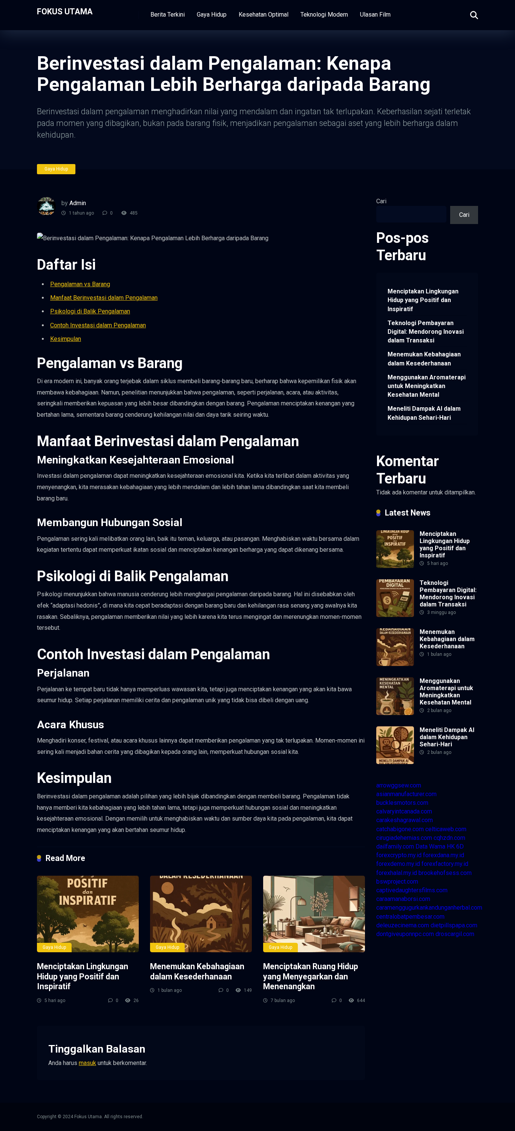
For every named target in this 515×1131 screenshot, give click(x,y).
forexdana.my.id (443, 855)
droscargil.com (454, 934)
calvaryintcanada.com (404, 811)
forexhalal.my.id (396, 872)
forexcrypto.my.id (399, 855)
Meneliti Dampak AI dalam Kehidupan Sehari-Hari (424, 413)
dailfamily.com (395, 846)
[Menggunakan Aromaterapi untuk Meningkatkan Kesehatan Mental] (395, 713)
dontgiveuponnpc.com (405, 934)
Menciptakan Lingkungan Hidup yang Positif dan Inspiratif (82, 976)
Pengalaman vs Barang (80, 284)
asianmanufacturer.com (406, 794)
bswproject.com (397, 881)
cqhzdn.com (449, 837)
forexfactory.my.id (445, 863)
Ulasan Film (375, 14)
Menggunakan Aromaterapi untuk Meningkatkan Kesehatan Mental (427, 386)
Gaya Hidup (212, 14)
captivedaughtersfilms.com (412, 890)
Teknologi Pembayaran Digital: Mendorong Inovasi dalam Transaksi (426, 331)
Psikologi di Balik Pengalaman (90, 311)
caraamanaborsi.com (403, 898)
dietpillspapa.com (454, 925)
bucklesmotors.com (402, 802)
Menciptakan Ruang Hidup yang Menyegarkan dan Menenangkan (310, 976)
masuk (87, 1063)
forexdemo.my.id (398, 863)
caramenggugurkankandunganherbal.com (429, 907)
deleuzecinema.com (402, 925)
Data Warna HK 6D (439, 846)
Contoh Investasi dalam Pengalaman (98, 325)
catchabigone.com (400, 829)
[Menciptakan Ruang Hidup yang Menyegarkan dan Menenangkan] (314, 914)
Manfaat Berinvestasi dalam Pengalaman (104, 297)
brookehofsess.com (445, 872)
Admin (77, 203)
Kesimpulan (65, 338)
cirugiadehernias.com (404, 837)
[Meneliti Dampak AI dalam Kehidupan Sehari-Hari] (395, 762)
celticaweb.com (445, 829)
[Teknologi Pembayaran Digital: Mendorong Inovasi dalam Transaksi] (395, 614)
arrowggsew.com (398, 785)
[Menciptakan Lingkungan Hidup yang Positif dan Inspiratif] (88, 914)
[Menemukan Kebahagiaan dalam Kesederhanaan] (201, 914)
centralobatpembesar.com (410, 916)
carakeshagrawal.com (404, 820)
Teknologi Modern (324, 14)
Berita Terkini (167, 14)
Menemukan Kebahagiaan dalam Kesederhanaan (197, 971)
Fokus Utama (65, 11)
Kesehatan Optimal (263, 14)
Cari (381, 201)
